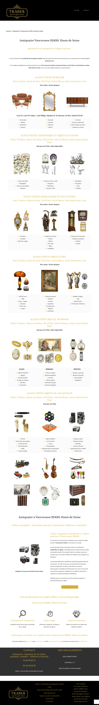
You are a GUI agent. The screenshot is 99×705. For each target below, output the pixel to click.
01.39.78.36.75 (29, 660)
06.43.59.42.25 (29, 666)
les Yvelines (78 (40, 641)
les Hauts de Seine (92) (55, 641)
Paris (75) (29, 641)
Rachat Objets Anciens (80, 701)
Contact (86, 10)
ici (20, 671)
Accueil (76, 10)
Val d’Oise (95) (83, 641)
